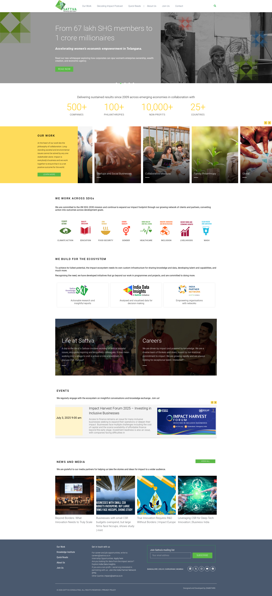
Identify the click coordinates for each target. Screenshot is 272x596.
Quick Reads (134, 6)
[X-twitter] (195, 568)
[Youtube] (207, 568)
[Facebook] (212, 568)
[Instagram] (201, 568)
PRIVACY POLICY (109, 590)
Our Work (86, 6)
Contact (179, 6)
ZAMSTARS (210, 588)
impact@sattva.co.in (113, 576)
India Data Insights (107, 564)
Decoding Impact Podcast (110, 6)
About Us (151, 6)
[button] (265, 122)
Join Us (166, 6)
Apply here (118, 558)
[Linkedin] (190, 568)
